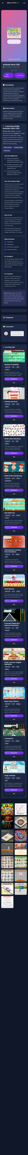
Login (24, 3)
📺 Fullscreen (19, 75)
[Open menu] (2, 2)
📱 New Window (6, 75)
